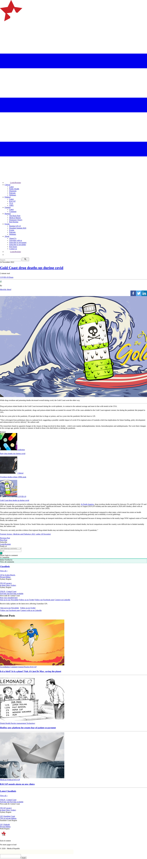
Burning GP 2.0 (15, 226)
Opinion (8, 207)
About (7, 236)
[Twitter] (138, 293)
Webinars (12, 195)
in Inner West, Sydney (8, 585)
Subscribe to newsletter (17, 245)
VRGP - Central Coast (8, 591)
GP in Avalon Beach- (7, 575)
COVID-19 (4, 277)
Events (7, 224)
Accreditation (5, 667)
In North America (87, 504)
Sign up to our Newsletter (9, 600)
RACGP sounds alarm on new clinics (17, 784)
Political (7, 197)
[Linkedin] (144, 293)
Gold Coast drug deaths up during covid (31, 268)
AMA (11, 205)
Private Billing (5, 577)
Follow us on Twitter (26, 600)
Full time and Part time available (11, 594)
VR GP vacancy (6, 583)
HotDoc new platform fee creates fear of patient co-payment (28, 727)
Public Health (14, 189)
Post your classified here (9, 598)
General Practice (24, 667)
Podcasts (12, 193)
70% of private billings (8, 818)
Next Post (3, 540)
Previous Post (5, 538)
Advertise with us (15, 240)
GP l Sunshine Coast (7, 816)
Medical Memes (15, 218)
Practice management (19, 723)
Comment (12, 212)
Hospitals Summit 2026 (17, 228)
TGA (11, 203)
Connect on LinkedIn (62, 600)
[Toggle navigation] (3, 30)
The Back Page (14, 216)
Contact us (13, 249)
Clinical (7, 185)
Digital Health (5, 723)
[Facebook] (133, 293)
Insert (24, 858)
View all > (4, 571)
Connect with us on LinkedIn (31, 610)
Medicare (3, 780)
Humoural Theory (15, 220)
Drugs (11, 277)
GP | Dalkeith (5, 824)
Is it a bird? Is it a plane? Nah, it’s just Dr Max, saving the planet (30, 671)
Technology (31, 723)
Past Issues (13, 247)
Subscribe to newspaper (17, 242)
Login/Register (15, 183)
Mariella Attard (5, 289)
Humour (8, 214)
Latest (11, 187)
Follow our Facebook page (44, 600)
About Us (12, 238)
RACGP (12, 201)
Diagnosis (12, 191)
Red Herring (13, 222)
